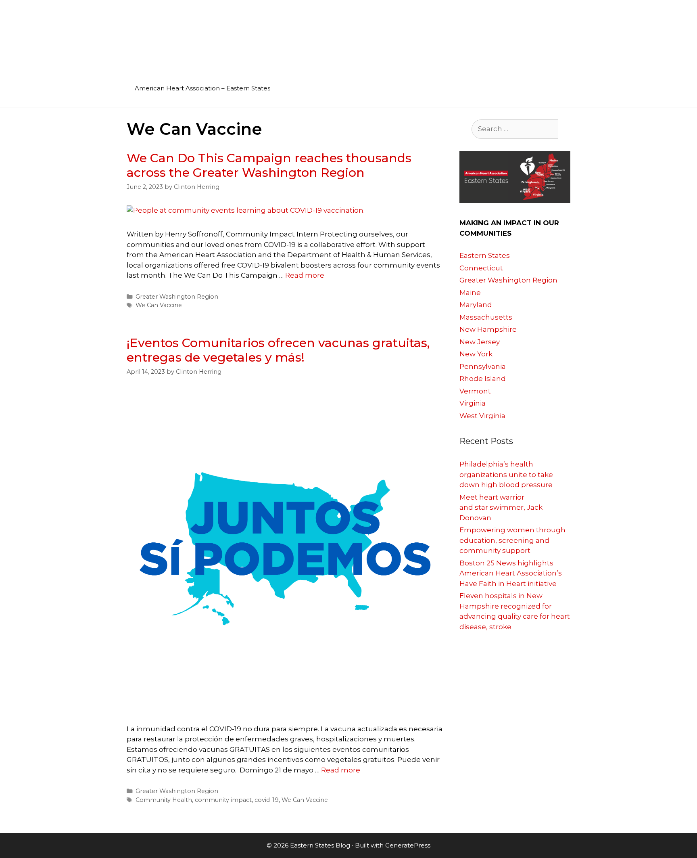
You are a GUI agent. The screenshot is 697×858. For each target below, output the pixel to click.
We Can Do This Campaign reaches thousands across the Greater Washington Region (269, 165)
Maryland (475, 305)
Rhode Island (482, 379)
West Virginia (482, 416)
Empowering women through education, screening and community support (512, 540)
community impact (223, 800)
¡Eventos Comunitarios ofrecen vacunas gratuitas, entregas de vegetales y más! (278, 350)
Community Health (164, 800)
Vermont (475, 391)
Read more (304, 275)
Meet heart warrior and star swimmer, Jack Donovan (501, 507)
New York (475, 354)
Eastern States (484, 255)
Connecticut (481, 268)
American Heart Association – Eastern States (202, 88)
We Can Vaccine (159, 305)
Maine (470, 293)
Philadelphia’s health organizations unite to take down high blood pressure (506, 474)
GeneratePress (407, 845)
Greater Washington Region (177, 296)
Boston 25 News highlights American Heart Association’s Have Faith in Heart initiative (510, 573)
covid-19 (267, 800)
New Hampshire (488, 329)
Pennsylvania (482, 366)
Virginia (472, 403)
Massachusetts (485, 317)
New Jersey (479, 342)
